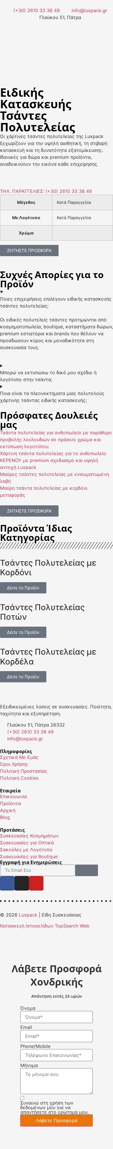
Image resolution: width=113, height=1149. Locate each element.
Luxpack (28, 915)
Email (26, 1027)
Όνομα (27, 1008)
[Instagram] (21, 883)
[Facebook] (7, 883)
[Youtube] (36, 883)
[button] (56, 69)
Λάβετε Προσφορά (56, 1120)
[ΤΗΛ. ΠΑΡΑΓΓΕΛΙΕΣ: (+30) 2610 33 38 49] (7, 179)
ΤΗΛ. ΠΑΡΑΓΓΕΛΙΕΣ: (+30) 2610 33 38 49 (46, 191)
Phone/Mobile (35, 1046)
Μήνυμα (29, 1065)
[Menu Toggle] (56, 49)
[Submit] (86, 870)
